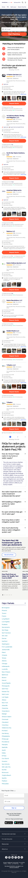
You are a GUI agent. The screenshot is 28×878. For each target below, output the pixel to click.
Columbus (5, 725)
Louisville (5, 669)
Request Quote (14, 103)
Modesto (5, 624)
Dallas (4, 753)
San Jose (4, 635)
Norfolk (4, 770)
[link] (14, 78)
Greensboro (6, 711)
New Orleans (6, 672)
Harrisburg (5, 733)
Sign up (14, 808)
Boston (4, 677)
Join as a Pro (17, 2)
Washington (5, 644)
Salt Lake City (6, 767)
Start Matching (14, 34)
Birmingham (6, 608)
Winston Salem (6, 716)
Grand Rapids (6, 683)
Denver (4, 638)
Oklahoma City (6, 728)
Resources (5, 844)
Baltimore (5, 675)
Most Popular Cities (8, 790)
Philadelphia (6, 736)
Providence (5, 742)
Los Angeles (6, 622)
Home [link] (3, 7)
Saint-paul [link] (13, 7)
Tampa (4, 658)
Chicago (4, 663)
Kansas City (5, 691)
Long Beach (5, 619)
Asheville (5, 705)
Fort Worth (5, 758)
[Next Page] (25, 437)
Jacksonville (5, 649)
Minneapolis (5, 686)
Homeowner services (9, 834)
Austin (4, 750)
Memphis (5, 744)
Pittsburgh (5, 739)
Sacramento (6, 627)
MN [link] (8, 7)
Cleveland (5, 722)
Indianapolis (5, 666)
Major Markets (8, 603)
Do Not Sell (15, 863)
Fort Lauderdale (7, 647)
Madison (4, 781)
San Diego (5, 630)
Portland (4, 730)
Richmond (5, 772)
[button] (4, 98)
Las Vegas (5, 697)
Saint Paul (5, 689)
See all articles (8, 555)
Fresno (4, 616)
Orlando (4, 655)
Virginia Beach (6, 775)
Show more (23, 94)
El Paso (4, 756)
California (9, 863)
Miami (4, 652)
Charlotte (5, 708)
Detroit (4, 680)
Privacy (5, 863)
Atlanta (4, 661)
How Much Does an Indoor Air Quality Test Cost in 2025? (10, 576)
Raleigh (4, 714)
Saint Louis (5, 694)
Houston (4, 761)
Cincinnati (5, 719)
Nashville (4, 747)
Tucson (4, 613)
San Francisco (6, 633)
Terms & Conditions (14, 867)
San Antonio (6, 764)
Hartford (4, 641)
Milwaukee (5, 784)
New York (5, 703)
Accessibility (22, 863)
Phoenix (4, 610)
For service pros (7, 839)
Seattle (4, 778)
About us (5, 849)
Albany (4, 700)
